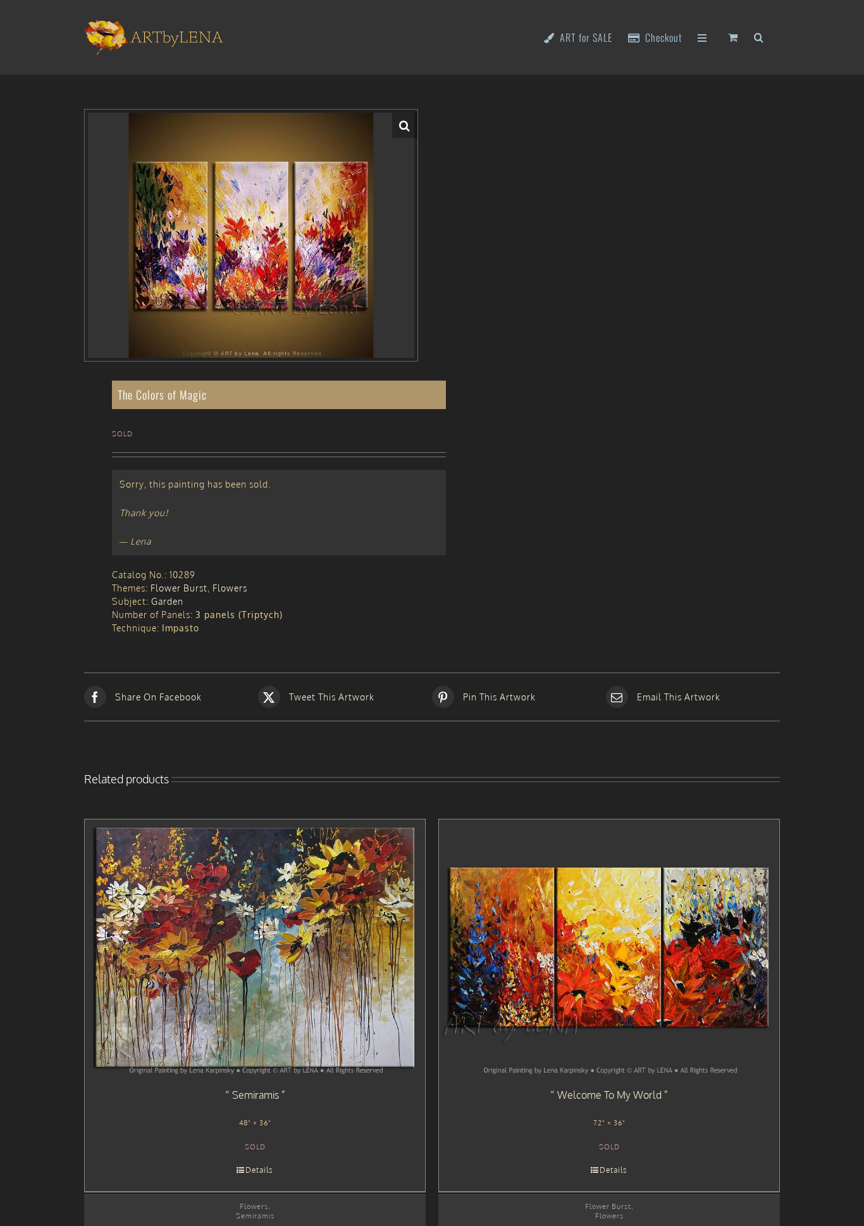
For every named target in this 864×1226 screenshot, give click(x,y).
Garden (167, 601)
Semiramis (255, 1095)
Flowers (230, 588)
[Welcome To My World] (609, 947)
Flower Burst (179, 588)
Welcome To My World (609, 1095)
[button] (759, 36)
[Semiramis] (255, 947)
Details (259, 1170)
